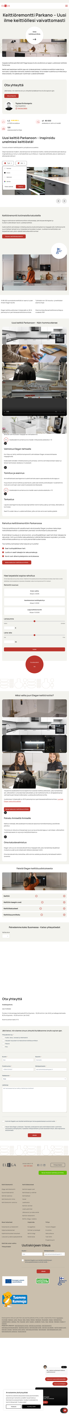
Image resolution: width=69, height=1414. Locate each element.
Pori (18, 1322)
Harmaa (8, 168)
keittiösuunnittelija (32, 1329)
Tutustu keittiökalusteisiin (14, 236)
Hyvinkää (4, 1320)
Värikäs (8, 181)
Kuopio (32, 1322)
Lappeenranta (6, 1322)
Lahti (27, 1322)
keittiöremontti (46, 1325)
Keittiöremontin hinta (21, 1325)
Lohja (15, 1320)
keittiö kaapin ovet (60, 1327)
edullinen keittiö (24, 1327)
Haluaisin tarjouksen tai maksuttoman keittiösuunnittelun (21, 1040)
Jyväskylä (37, 1322)
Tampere (56, 1322)
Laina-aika (8, 633)
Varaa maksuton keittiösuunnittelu (16, 562)
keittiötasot (42, 1329)
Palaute (7, 1043)
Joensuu (13, 1322)
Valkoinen (9, 177)
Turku (43, 1322)
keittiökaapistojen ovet (54, 1329)
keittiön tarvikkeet (48, 1327)
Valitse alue (6, 932)
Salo (24, 1320)
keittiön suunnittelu (35, 1325)
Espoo (62, 1322)
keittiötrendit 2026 (35, 1327)
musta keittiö (22, 1331)
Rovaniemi (45, 1320)
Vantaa (51, 1322)
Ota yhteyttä (11, 96)
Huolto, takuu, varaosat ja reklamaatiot (16, 1037)
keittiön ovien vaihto (19, 1329)
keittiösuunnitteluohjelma (10, 1327)
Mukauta (13, 1406)
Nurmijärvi (60, 1318)
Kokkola (10, 1320)
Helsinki (4, 1323)
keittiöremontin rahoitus (9, 1331)
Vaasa (51, 1320)
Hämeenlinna (57, 1320)
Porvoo (20, 1320)
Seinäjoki (38, 1320)
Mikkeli (32, 1320)
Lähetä (34, 1135)
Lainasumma (9, 619)
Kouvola (22, 1322)
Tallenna (20, 186)
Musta (8, 173)
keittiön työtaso (7, 1329)
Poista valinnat (9, 186)
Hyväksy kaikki (31, 1406)
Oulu (46, 1322)
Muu (6, 1047)
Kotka (28, 1320)
